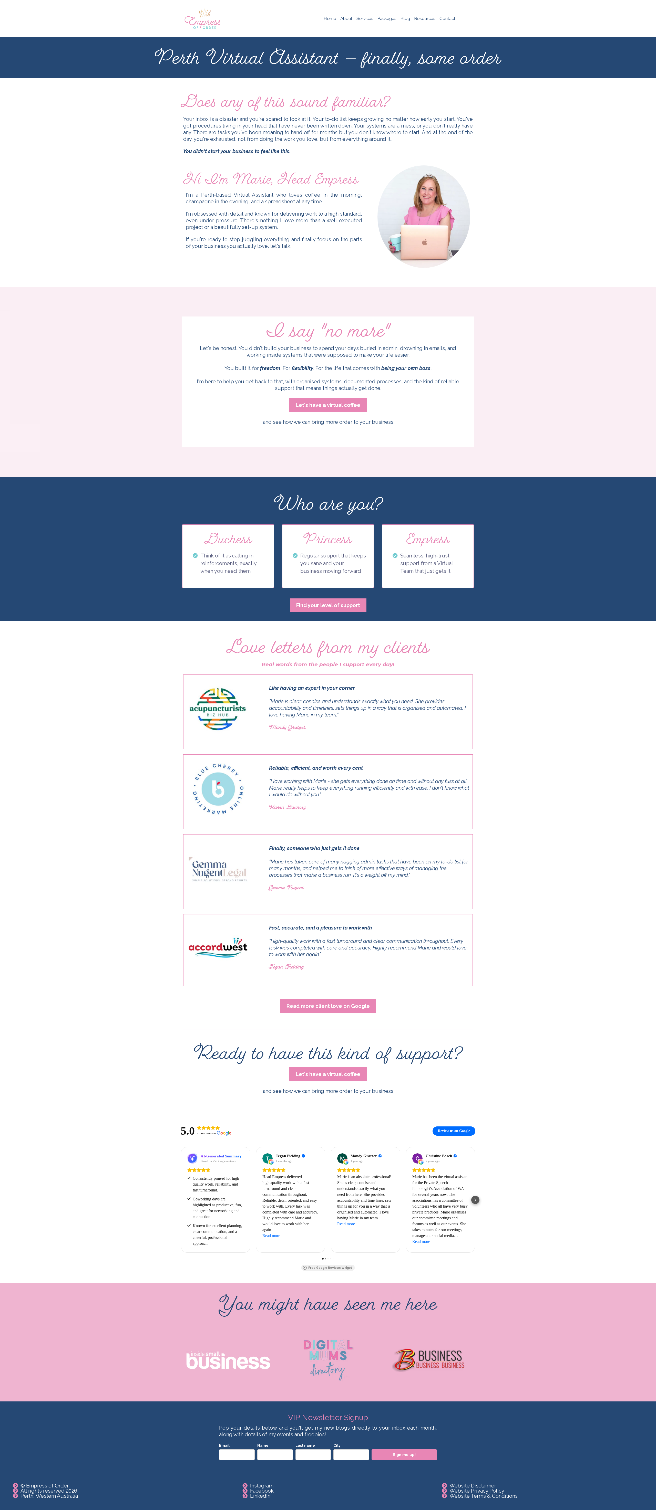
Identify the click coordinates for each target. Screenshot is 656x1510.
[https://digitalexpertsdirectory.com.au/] (328, 1360)
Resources (424, 18)
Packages (386, 18)
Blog (405, 18)
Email (224, 1445)
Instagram (261, 1486)
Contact (447, 18)
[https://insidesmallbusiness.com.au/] (228, 1360)
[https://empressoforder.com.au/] (202, 18)
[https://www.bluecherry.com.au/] (218, 789)
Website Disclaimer (472, 1486)
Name (263, 1445)
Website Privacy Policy (476, 1491)
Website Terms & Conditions (483, 1496)
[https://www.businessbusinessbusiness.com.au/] (428, 1360)
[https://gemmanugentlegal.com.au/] (218, 869)
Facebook (262, 1491)
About (346, 18)
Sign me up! (404, 1454)
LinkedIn (260, 1496)
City (337, 1445)
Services (364, 18)
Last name (305, 1445)
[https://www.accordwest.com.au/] (218, 949)
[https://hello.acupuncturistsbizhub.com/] (218, 709)
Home (330, 18)
